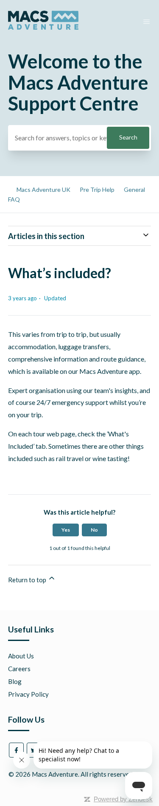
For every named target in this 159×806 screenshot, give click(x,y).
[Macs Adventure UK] (43, 27)
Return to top (27, 580)
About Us (21, 656)
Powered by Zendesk (123, 799)
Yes (65, 530)
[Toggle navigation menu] (146, 22)
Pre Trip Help (97, 189)
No (94, 530)
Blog (15, 681)
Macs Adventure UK (43, 189)
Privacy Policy (28, 694)
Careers (19, 668)
